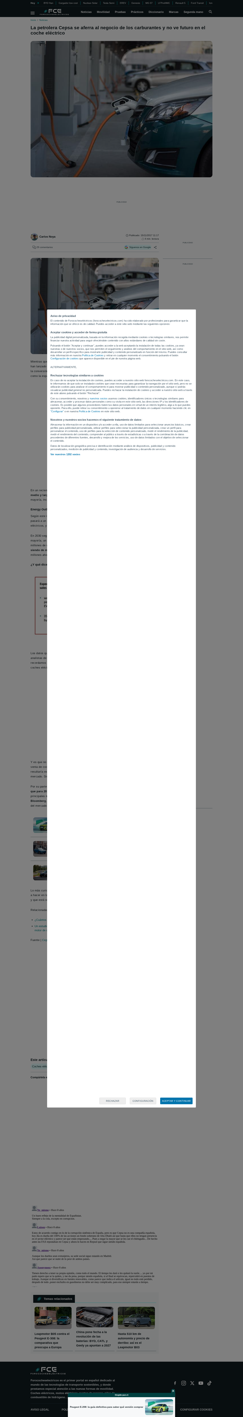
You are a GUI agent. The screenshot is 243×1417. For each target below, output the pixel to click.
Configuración (143, 1101)
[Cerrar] (173, 1391)
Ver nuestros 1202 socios (65, 454)
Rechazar (112, 1101)
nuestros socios (98, 398)
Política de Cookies (92, 355)
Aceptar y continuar (176, 1101)
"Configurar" (57, 411)
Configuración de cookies (64, 358)
